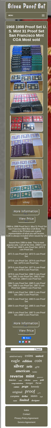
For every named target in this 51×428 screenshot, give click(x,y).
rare (15, 401)
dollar (25, 396)
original (17, 392)
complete (14, 396)
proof (30, 391)
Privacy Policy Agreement (26, 418)
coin (38, 360)
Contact (26, 414)
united (39, 356)
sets (29, 366)
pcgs (25, 386)
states (34, 396)
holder (34, 372)
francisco (12, 380)
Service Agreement (26, 422)
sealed (20, 380)
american (23, 371)
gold (42, 380)
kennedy (35, 386)
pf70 (37, 367)
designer (36, 400)
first (38, 383)
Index (26, 410)
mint (30, 376)
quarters (40, 377)
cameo (16, 387)
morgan (29, 383)
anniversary (16, 356)
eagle (15, 360)
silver (19, 366)
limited (24, 400)
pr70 (39, 393)
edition (27, 361)
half (41, 397)
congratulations (17, 383)
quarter (35, 380)
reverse (16, 376)
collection (27, 380)
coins (29, 355)
